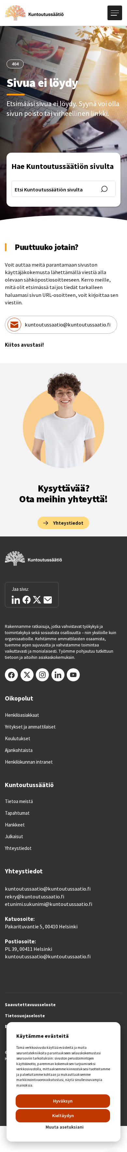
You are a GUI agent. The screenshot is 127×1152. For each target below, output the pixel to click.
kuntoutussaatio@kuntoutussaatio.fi (67, 324)
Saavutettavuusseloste (30, 1005)
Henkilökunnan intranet (29, 762)
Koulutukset (17, 738)
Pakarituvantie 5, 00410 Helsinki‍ (41, 926)
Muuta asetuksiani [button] (65, 1127)
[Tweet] (37, 600)
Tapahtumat (17, 813)
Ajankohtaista (19, 750)
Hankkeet (15, 824)
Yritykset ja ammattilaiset (30, 726)
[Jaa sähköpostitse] (48, 600)
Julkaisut (14, 836)
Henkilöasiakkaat (22, 715)
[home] (34, 13)
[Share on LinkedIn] (16, 600)
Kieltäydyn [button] (63, 1115)
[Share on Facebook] (26, 600)
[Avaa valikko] (114, 13)
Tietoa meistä (19, 801)
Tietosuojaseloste (25, 1016)
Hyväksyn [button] (63, 1101)
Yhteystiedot (18, 848)
